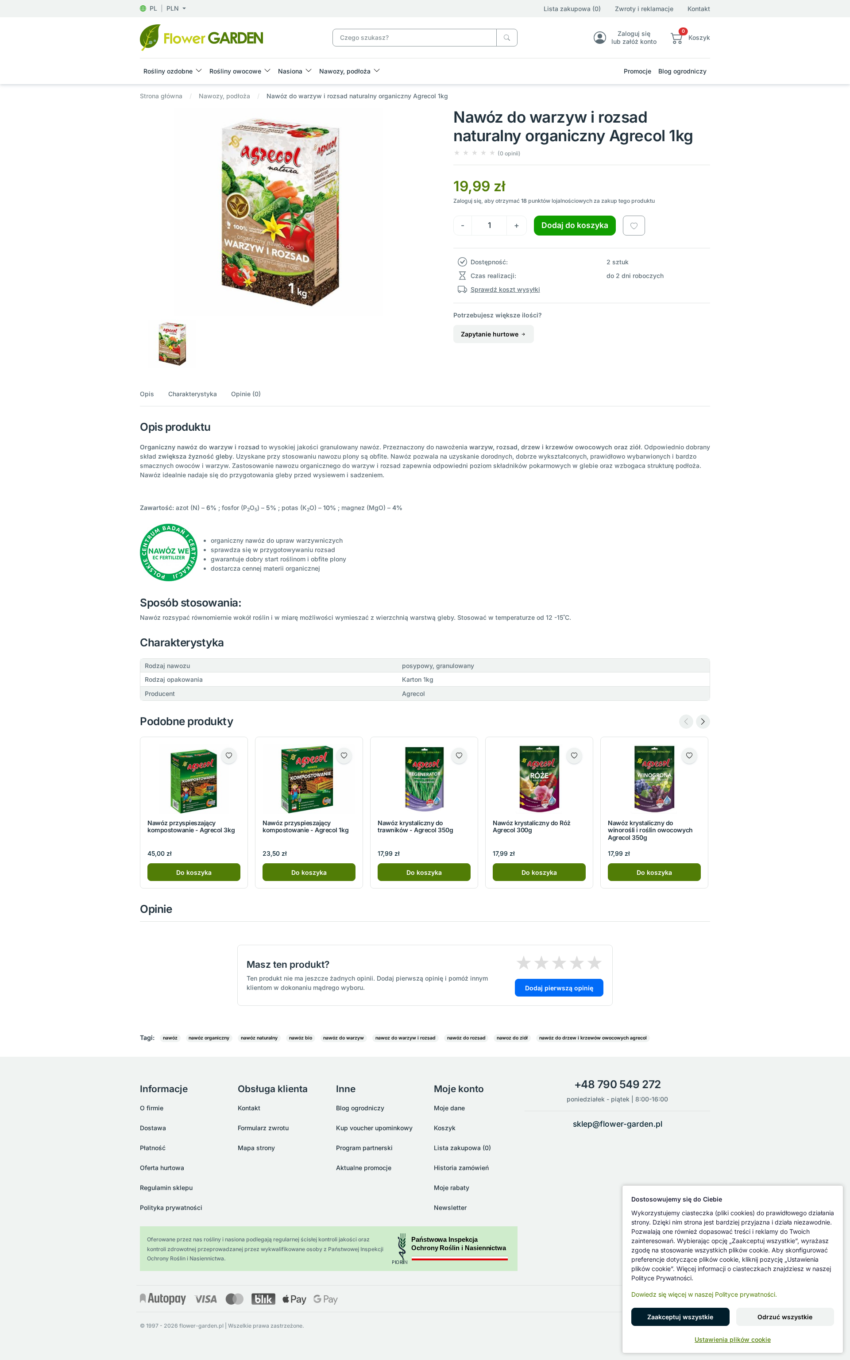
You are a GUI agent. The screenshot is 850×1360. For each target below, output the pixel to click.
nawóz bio (300, 1038)
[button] (163, 8)
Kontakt (699, 8)
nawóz (170, 1038)
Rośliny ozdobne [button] (168, 71)
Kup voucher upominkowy (374, 1128)
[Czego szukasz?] (507, 38)
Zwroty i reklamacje (644, 8)
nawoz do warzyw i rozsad (405, 1038)
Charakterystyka (192, 394)
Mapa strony (256, 1147)
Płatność (153, 1147)
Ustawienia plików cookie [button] (733, 1339)
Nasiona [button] (290, 71)
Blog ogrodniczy (682, 71)
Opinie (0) (246, 394)
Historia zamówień (461, 1167)
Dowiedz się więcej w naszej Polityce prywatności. (704, 1294)
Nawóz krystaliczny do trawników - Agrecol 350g (415, 826)
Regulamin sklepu (166, 1187)
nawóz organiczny (209, 1038)
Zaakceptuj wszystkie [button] (680, 1317)
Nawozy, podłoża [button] (345, 71)
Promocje (637, 71)
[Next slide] (703, 722)
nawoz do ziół (512, 1038)
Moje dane (449, 1108)
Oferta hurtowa (162, 1167)
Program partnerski (364, 1147)
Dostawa (153, 1128)
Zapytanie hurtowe (490, 334)
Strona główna (161, 96)
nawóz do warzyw (343, 1038)
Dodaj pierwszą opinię (559, 988)
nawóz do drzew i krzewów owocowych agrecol (593, 1038)
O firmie (151, 1108)
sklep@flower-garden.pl (617, 1123)
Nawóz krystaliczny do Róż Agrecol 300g (532, 826)
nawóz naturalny (259, 1038)
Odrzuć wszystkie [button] (784, 1317)
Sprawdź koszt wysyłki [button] (505, 289)
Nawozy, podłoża (224, 96)
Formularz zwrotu (263, 1128)
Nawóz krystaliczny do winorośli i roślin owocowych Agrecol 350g (650, 830)
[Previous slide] (686, 722)
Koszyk (445, 1128)
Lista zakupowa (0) (572, 8)
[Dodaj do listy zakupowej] (634, 225)
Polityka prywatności (171, 1207)
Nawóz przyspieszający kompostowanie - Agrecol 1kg (305, 826)
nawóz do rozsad (466, 1038)
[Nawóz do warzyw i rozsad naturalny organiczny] (201, 37)
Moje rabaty (451, 1187)
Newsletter (450, 1207)
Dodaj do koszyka (574, 225)
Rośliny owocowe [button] (235, 71)
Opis (147, 394)
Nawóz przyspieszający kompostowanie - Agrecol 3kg (191, 826)
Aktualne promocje (363, 1167)
